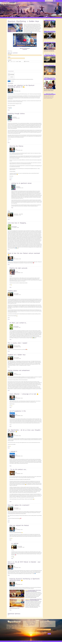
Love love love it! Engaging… (17, 223)
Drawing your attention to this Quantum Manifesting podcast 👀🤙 (21, 86)
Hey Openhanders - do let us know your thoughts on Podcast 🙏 (24, 430)
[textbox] (25, 66)
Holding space (12, 291)
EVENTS (49, 17)
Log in (15, 0)
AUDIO (37, 17)
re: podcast (14, 543)
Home (7, 0)
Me (9, 211)
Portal (10, 0)
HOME (13, 17)
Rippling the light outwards (18, 268)
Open (16, 149)
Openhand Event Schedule (31, 623)
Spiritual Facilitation (31, 625)
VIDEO (34, 17)
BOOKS (40, 17)
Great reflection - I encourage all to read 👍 (24, 394)
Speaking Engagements (31, 624)
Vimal (16, 414)
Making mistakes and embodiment (19, 370)
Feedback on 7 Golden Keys (16, 354)
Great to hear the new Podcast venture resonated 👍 (24, 254)
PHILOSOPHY (21, 17)
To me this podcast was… (18, 469)
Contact (12, 0)
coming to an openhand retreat (21, 183)
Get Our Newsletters (48, 624)
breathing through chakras (16, 113)
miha (16, 472)
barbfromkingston (14, 226)
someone (15, 373)
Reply (9, 142)
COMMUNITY (44, 17)
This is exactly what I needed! (17, 343)
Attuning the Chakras (16, 146)
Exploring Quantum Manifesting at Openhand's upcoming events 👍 (25, 579)
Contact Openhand (47, 623)
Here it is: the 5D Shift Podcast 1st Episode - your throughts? (24, 562)
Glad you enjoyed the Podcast (19, 525)
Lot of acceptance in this (18, 411)
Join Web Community (48, 625)
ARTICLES (30, 17)
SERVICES (26, 17)
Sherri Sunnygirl (16, 293)
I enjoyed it (13, 451)
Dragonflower (18, 186)
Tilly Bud (16, 271)
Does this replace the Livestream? (18, 505)
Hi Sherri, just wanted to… (18, 323)
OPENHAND (17, 17)
